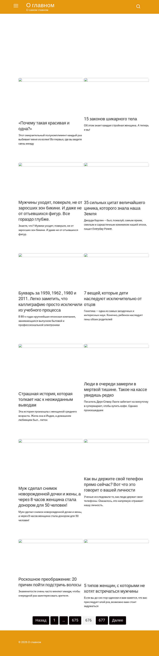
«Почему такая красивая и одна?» (43, 126)
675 (75, 620)
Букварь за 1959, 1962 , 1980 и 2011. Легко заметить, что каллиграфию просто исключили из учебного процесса (50, 302)
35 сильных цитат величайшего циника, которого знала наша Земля (114, 208)
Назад (40, 620)
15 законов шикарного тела (110, 118)
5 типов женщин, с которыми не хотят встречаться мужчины (114, 588)
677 (102, 620)
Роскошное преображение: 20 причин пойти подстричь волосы (49, 582)
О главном (40, 5)
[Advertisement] (79, 43)
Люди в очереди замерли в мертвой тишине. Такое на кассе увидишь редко (115, 389)
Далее (117, 620)
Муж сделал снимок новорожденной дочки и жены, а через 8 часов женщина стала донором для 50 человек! (49, 497)
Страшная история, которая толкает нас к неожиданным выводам (45, 399)
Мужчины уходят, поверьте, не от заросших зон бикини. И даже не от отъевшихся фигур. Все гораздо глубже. (50, 211)
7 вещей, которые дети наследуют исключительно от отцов (113, 299)
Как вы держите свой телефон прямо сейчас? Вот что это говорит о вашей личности (113, 484)
